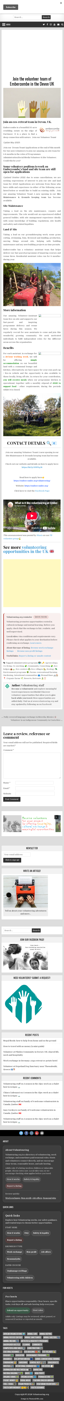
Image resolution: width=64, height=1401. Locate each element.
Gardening (8, 675)
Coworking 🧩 (46, 666)
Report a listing (14, 1186)
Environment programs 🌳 (16, 672)
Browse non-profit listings (29, 651)
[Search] (62, 24)
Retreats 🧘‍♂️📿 (39, 678)
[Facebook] (47, 24)
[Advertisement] (32, 54)
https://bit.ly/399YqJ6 (32, 467)
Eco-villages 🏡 (38, 669)
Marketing (37, 1369)
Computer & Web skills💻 (14, 1348)
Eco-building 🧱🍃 (32, 1351)
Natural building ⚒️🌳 (13, 1373)
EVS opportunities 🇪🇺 (23, 1358)
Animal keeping (45, 1333)
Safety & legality (31, 1179)
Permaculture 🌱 (46, 1376)
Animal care (32, 1333)
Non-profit (26, 1198)
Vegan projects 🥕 (26, 1384)
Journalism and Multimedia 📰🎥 (17, 1369)
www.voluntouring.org (43, 701)
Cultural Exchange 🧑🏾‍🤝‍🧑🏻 (13, 1351)
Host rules (38, 1310)
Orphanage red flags (17, 1271)
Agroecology (51, 663)
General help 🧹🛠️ (37, 1362)
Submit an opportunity (18, 1310)
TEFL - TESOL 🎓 (10, 1384)
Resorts (28, 678)
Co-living (7, 666)
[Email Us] (58, 24)
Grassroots (53, 1362)
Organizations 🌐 (28, 1376)
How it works (13, 1179)
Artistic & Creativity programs (34, 1341)
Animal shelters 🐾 (52, 1337)
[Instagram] (51, 24)
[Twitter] (44, 24)
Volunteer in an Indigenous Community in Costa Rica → (37, 720)
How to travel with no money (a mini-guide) (23, 1046)
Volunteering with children (20, 1278)
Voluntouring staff (32, 685)
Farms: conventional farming (43, 672)
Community (33, 666)
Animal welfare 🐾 (11, 1341)
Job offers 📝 (47, 1366)
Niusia (39, 535)
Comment (8, 750)
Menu (8, 24)
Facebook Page (42, 491)
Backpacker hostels (12, 1344)
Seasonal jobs (49, 1198)
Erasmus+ (8, 1358)
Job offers (37, 1198)
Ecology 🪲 (52, 669)
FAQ (26, 1233)
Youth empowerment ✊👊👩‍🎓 (16, 1387)
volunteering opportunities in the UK (25, 549)
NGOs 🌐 (28, 1373)
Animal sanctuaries (33, 1337)
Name (6, 783)
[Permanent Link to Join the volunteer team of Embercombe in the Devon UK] (32, 103)
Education (20, 1355)
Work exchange (12, 1198)
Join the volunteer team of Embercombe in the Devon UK (32, 81)
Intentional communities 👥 (27, 675)
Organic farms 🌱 (15, 678)
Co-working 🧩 (20, 666)
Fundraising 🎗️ (10, 1362)
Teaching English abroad (43, 1380)
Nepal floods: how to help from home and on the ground (29, 1041)
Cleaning (26, 1344)
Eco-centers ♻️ (23, 669)
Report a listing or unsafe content (35, 656)
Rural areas (25, 1380)
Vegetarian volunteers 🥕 (47, 1384)
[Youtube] (54, 24)
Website (7, 794)
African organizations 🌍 (14, 1333)
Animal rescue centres (13, 1337)
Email (6, 788)
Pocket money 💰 (11, 1380)
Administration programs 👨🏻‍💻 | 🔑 (28, 663)
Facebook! (47, 704)
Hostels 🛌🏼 (8, 1366)
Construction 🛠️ (35, 1348)
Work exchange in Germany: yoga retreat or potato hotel (30, 1061)
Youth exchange (37, 1387)
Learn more (35, 643)
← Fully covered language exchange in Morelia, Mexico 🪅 (29, 717)
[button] (32, 823)
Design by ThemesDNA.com (32, 1399)
